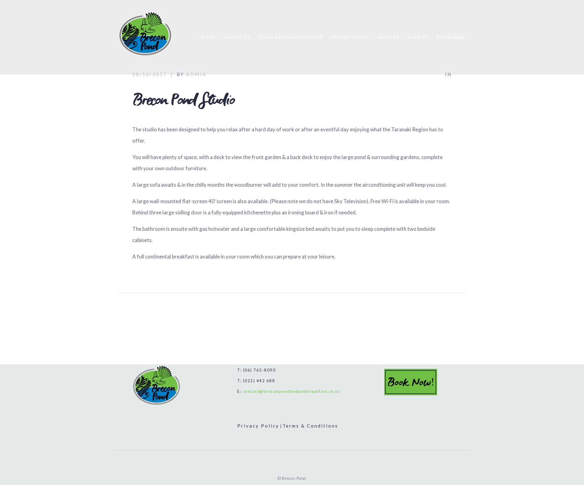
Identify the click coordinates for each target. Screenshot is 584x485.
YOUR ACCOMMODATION (291, 37)
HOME (208, 37)
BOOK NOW (451, 37)
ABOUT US (237, 37)
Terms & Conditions (310, 425)
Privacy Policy (258, 425)
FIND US (418, 37)
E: (288, 391)
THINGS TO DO (350, 37)
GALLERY (388, 37)
